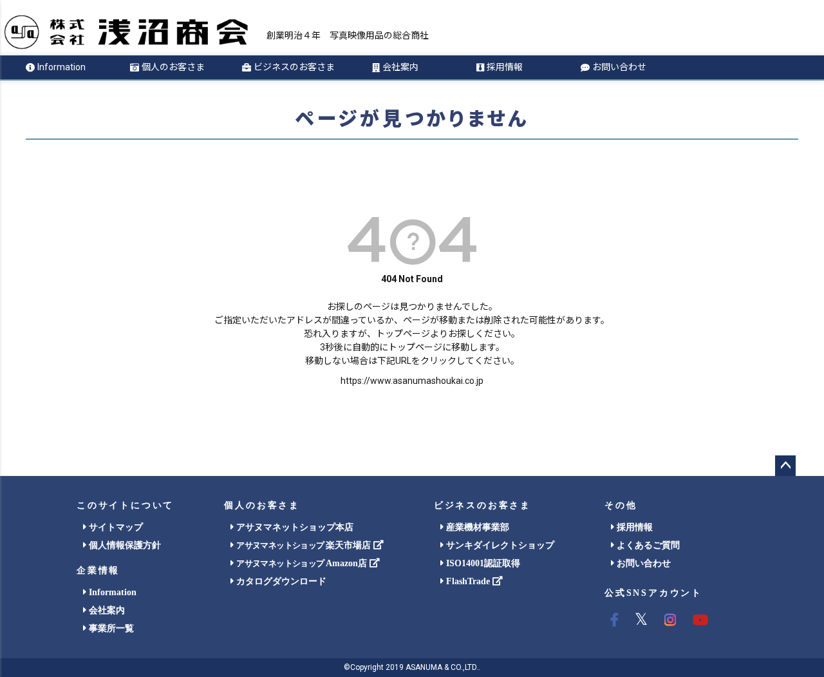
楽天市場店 (304, 545)
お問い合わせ (619, 67)
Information (61, 67)
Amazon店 (302, 563)
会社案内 (400, 67)
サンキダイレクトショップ (499, 545)
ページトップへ (785, 465)
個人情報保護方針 (123, 545)
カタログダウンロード (280, 581)
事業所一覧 (110, 628)
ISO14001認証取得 (482, 563)
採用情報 (505, 67)
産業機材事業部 (476, 527)
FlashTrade (468, 581)
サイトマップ (114, 527)
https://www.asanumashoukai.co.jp (412, 381)
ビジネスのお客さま (294, 67)
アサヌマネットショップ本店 (293, 527)
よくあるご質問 (647, 545)
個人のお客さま (173, 67)
